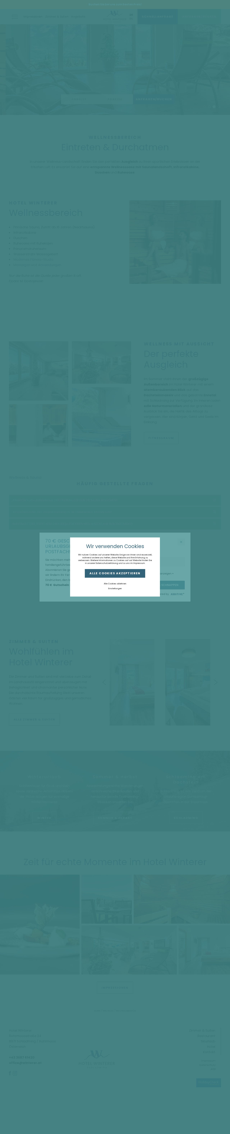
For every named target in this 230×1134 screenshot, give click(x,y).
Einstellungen (115, 588)
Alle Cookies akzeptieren (115, 573)
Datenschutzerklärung (107, 563)
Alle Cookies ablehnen (115, 583)
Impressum (139, 563)
